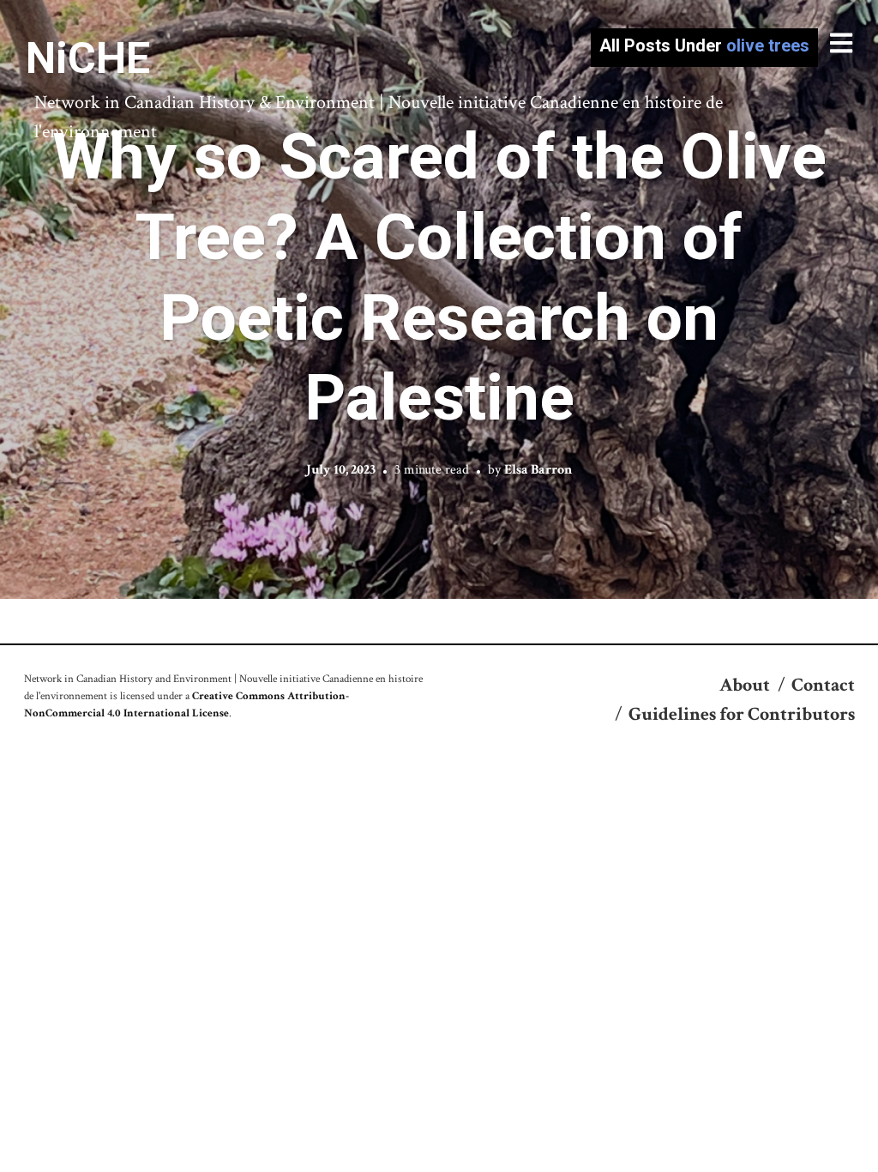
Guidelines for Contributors (741, 714)
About (744, 685)
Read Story (439, 299)
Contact (823, 685)
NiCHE (88, 58)
